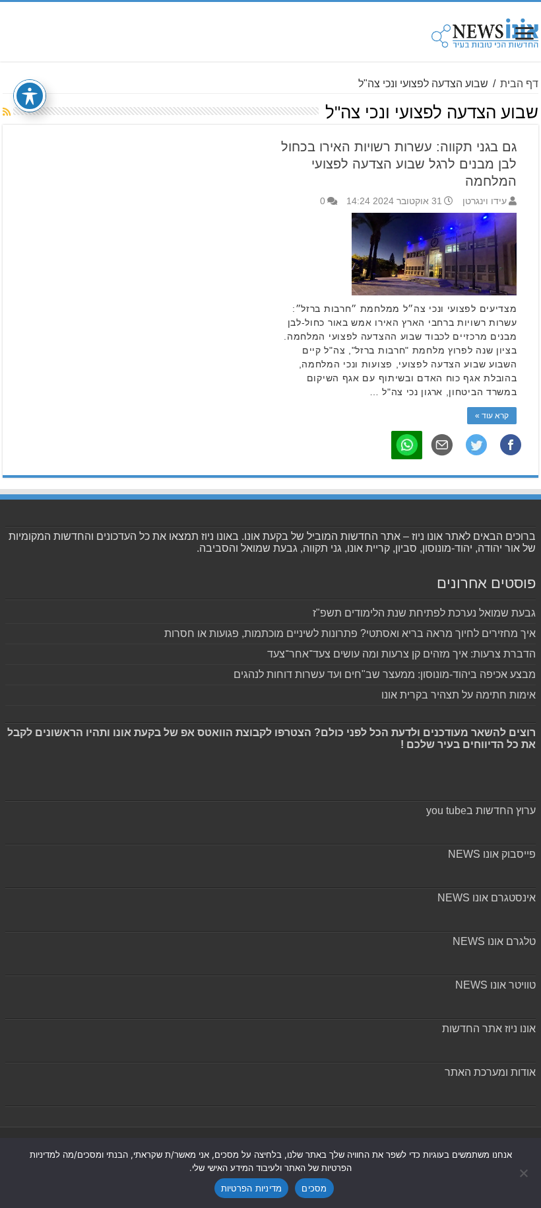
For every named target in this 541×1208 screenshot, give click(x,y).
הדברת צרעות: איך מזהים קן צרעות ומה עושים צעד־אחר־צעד (401, 654)
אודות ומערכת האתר (490, 1072)
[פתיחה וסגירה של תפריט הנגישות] (30, 96)
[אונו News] (484, 31)
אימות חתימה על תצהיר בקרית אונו (458, 694)
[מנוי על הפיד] (7, 111)
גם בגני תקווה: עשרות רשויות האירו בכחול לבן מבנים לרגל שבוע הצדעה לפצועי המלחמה (399, 163)
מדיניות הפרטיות (251, 1188)
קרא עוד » (492, 415)
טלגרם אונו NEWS (494, 941)
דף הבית (519, 83)
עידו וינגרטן (484, 201)
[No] (524, 1173)
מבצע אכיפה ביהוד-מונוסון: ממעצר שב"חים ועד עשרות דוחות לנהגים (385, 674)
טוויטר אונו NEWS (495, 985)
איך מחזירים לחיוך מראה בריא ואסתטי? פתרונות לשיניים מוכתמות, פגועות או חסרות (350, 633)
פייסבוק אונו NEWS (492, 854)
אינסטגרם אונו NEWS (486, 897)
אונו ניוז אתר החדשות (489, 1028)
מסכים (314, 1188)
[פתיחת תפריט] (524, 35)
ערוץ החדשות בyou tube (481, 810)
